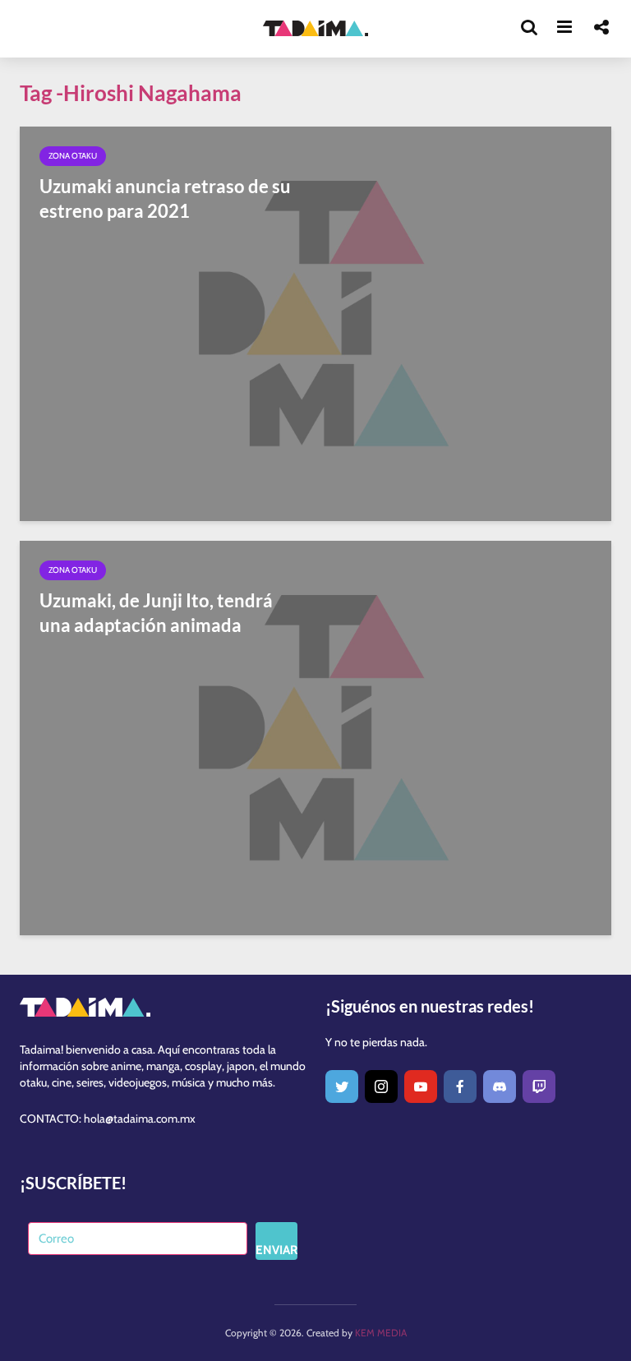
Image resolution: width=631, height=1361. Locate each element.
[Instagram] (381, 1086)
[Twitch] (539, 1086)
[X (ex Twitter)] (341, 1086)
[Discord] (499, 1086)
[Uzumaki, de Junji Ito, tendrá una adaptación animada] (315, 737)
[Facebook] (460, 1086)
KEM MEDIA (381, 1332)
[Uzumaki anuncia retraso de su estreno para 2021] (315, 322)
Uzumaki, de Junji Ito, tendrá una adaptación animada (156, 612)
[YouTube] (420, 1086)
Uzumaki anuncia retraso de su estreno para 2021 (165, 198)
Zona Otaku (72, 155)
